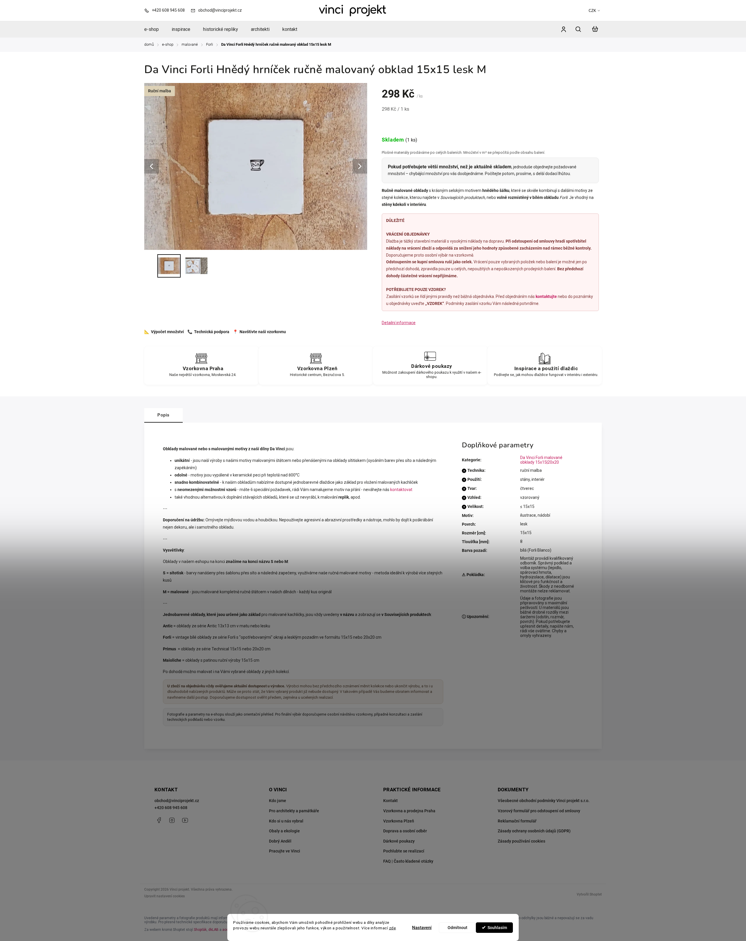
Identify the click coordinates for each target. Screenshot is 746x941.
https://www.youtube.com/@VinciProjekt (185, 820)
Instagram (172, 820)
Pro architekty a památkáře (294, 810)
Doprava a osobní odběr (405, 831)
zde (392, 928)
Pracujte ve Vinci (284, 851)
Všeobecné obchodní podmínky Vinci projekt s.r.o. (544, 800)
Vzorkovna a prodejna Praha (409, 810)
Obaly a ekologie (284, 831)
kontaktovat (401, 489)
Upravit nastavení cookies (164, 896)
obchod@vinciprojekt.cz (176, 800)
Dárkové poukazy (399, 841)
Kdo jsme (277, 800)
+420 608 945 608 (170, 807)
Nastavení (422, 927)
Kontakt (390, 800)
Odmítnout (457, 927)
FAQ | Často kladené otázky (408, 861)
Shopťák (200, 930)
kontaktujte (546, 296)
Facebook (158, 820)
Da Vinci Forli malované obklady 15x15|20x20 (541, 460)
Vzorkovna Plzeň (398, 821)
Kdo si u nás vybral (286, 821)
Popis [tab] (163, 415)
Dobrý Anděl (280, 841)
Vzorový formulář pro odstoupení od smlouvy (539, 810)
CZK (592, 10)
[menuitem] (154, 29)
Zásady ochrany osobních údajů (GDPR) (534, 831)
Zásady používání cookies (521, 841)
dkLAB (213, 930)
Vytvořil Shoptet (589, 894)
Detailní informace (399, 322)
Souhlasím (497, 927)
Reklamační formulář (517, 821)
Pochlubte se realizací (403, 851)
